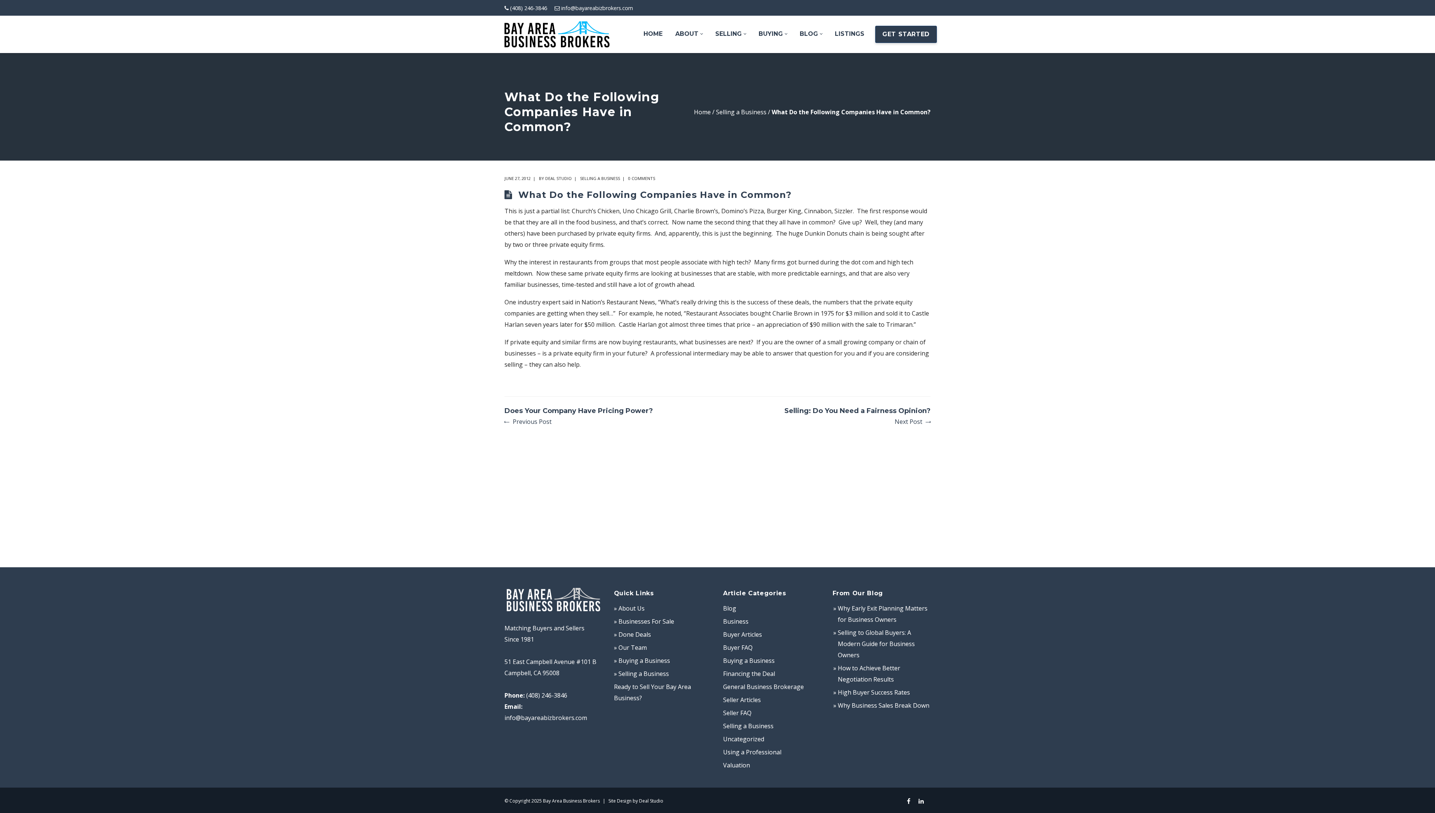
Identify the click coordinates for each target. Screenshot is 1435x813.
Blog (729, 608)
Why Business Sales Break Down (883, 705)
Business (736, 621)
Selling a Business (741, 112)
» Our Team (630, 647)
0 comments (641, 178)
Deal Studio (558, 178)
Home (702, 112)
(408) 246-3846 (528, 8)
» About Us (629, 608)
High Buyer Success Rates (874, 692)
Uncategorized (743, 739)
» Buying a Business (642, 661)
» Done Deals (632, 634)
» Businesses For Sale (644, 621)
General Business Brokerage (763, 687)
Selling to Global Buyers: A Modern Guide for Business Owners (876, 644)
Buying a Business (749, 661)
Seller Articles (742, 700)
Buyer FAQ (738, 647)
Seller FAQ (737, 713)
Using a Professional (752, 752)
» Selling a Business (641, 674)
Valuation (736, 765)
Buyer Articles (742, 634)
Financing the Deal (749, 674)
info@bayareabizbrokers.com (597, 8)
